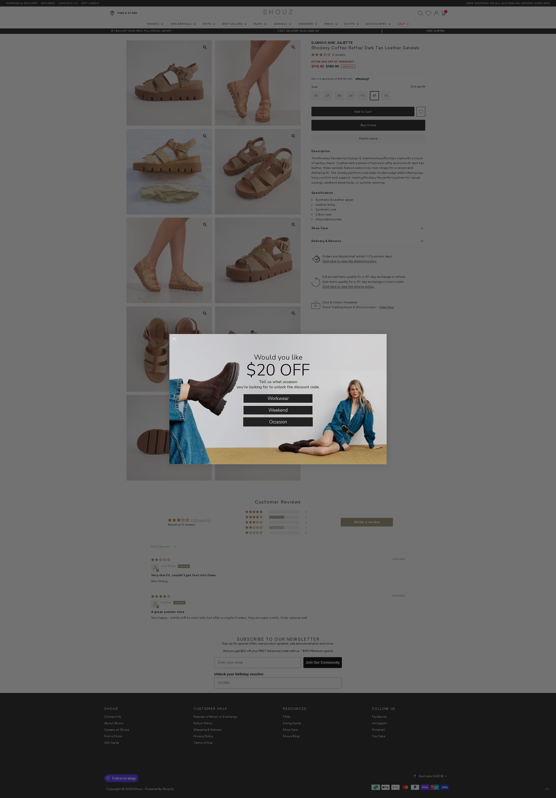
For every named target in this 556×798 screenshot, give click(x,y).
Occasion (278, 422)
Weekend (278, 410)
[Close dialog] (174, 339)
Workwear (278, 398)
